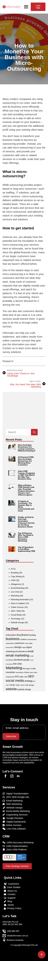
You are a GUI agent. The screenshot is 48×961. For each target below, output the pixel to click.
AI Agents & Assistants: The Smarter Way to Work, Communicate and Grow (26, 506)
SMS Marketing (13, 804)
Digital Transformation (17, 793)
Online (26, 672)
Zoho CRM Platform (16, 849)
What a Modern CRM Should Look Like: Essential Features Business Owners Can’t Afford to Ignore (26, 490)
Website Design (17, 622)
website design (24, 689)
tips (34, 681)
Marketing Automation (20, 599)
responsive (10, 677)
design (18, 647)
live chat (17, 663)
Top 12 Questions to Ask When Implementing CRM (26, 549)
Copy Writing (16, 576)
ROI (17, 677)
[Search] (34, 432)
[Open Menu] (26, 7)
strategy (28, 681)
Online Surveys (17, 607)
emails (32, 656)
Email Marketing (17, 588)
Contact (10, 894)
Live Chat (15, 592)
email (30, 651)
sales (21, 677)
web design (29, 685)
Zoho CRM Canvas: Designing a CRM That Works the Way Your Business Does (26, 475)
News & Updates (18, 603)
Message (26, 668)
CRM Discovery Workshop (19, 842)
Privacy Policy (13, 908)
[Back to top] (41, 954)
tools (7, 685)
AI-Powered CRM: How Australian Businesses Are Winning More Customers (26, 461)
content (23, 639)
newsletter (10, 672)
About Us (11, 891)
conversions (31, 639)
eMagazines (16, 584)
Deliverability (29, 643)
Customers (13, 884)
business (13, 639)
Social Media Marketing (17, 811)
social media (15, 680)
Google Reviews (14, 818)
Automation (11, 635)
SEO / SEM (16, 611)
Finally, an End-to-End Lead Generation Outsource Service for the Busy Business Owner (26, 522)
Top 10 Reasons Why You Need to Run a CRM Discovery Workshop (25, 537)
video (22, 685)
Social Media (16, 615)
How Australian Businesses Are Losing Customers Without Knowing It (26, 448)
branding (32, 635)
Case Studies (13, 887)
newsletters (20, 672)
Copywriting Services (16, 814)
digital (24, 647)
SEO (31, 676)
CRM (13, 580)
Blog (19, 635)
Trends (12, 685)
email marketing (17, 655)
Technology (15, 619)
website (11, 689)
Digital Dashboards (15, 821)
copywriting (10, 643)
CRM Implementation (16, 846)
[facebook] (5, 776)
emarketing (10, 660)
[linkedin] (18, 776)
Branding (14, 573)
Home (10, 905)
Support (10, 898)
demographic (10, 647)
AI (12, 569)
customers (19, 643)
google (26, 660)
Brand (24, 635)
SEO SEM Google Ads (17, 797)
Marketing (15, 596)
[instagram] (12, 776)
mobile (33, 668)
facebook (18, 660)
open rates (33, 672)
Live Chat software (15, 828)
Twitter (17, 685)
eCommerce (21, 651)
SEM (26, 677)
